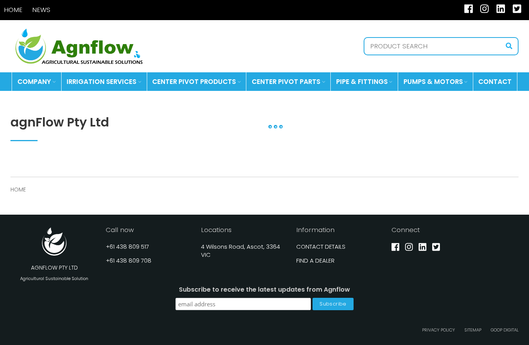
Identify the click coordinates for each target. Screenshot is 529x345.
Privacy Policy (438, 330)
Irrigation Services (101, 81)
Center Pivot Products (194, 81)
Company (34, 81)
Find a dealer (315, 260)
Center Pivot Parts (286, 81)
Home (13, 9)
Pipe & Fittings (362, 81)
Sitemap (472, 330)
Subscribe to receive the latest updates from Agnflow (264, 289)
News (41, 9)
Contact (495, 81)
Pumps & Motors (433, 81)
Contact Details (320, 247)
